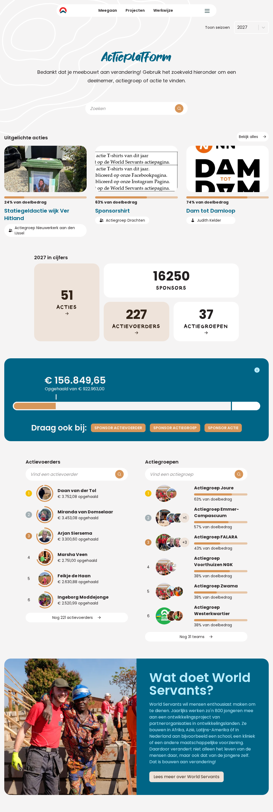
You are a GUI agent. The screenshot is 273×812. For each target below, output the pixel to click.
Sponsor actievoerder (118, 428)
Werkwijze (163, 10)
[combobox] (237, 27)
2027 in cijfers (51, 257)
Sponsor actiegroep (175, 428)
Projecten (135, 10)
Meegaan (107, 10)
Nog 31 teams (192, 636)
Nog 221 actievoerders (72, 617)
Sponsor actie (223, 428)
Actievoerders (43, 461)
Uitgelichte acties (26, 137)
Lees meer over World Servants (186, 777)
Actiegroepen (162, 461)
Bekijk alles (248, 136)
